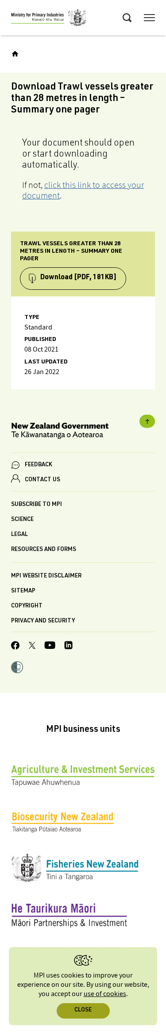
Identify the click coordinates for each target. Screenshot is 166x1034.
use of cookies (105, 994)
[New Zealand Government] (83, 432)
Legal (19, 535)
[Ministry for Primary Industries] (48, 19)
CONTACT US (42, 480)
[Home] (15, 54)
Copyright (26, 606)
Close (83, 1010)
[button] (17, 668)
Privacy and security (43, 621)
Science (22, 520)
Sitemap (23, 591)
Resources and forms (43, 550)
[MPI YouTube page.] (49, 646)
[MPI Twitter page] (32, 647)
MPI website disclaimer (46, 576)
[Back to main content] (147, 421)
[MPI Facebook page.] (15, 646)
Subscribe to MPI (36, 505)
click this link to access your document (83, 190)
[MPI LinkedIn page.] (68, 646)
